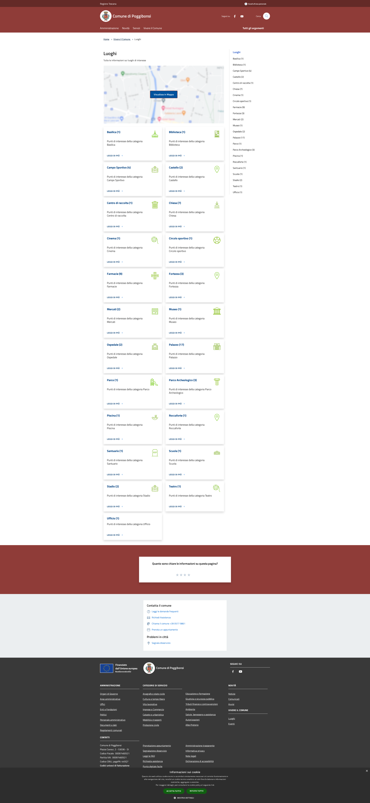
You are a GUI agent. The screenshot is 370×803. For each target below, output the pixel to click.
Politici (103, 714)
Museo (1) (237, 125)
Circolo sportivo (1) (242, 101)
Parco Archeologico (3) (244, 149)
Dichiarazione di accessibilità (200, 761)
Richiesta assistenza (153, 761)
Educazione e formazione (198, 693)
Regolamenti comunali (111, 730)
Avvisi (231, 704)
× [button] (367, 771)
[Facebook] (233, 16)
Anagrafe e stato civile (154, 694)
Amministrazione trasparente (200, 745)
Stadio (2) (237, 180)
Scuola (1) (237, 174)
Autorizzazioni (193, 719)
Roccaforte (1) (239, 162)
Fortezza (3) (238, 113)
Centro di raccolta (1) (243, 83)
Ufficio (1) (237, 192)
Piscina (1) (238, 156)
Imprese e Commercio (153, 709)
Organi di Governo (109, 694)
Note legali (191, 756)
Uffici (102, 704)
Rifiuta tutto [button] (197, 791)
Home (106, 39)
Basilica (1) (238, 58)
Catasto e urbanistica (153, 714)
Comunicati (233, 699)
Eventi (231, 723)
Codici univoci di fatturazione (114, 765)
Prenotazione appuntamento (157, 745)
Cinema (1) (238, 95)
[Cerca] (266, 16)
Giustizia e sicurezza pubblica (200, 699)
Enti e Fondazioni (108, 709)
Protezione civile (151, 725)
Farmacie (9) (239, 107)
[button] (185, 798)
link (212, 785)
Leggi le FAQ (149, 756)
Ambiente (190, 709)
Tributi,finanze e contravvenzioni (202, 704)
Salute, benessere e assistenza (201, 714)
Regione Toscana (108, 3)
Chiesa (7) (237, 89)
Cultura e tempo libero (154, 699)
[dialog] (185, 785)
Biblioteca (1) (239, 64)
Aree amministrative (110, 699)
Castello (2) (238, 77)
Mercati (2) (238, 119)
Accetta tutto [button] (173, 791)
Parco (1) (237, 143)
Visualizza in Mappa (164, 94)
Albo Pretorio (192, 725)
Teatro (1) (237, 186)
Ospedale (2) (239, 131)
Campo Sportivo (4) (242, 70)
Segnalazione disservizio (155, 751)
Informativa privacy (195, 751)
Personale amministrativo (112, 720)
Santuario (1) (239, 168)
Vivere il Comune (122, 39)
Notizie (231, 694)
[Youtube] (241, 16)
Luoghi (231, 718)
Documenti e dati (108, 725)
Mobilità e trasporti (152, 720)
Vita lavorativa (150, 704)
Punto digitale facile (152, 766)
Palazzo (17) (239, 137)
